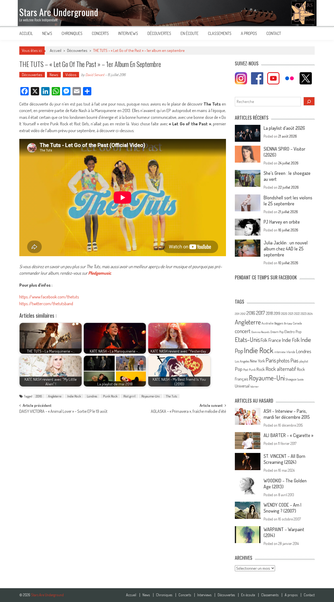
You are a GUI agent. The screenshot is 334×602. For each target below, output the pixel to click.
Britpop (288, 323)
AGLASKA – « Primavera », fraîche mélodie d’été (188, 412)
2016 (39, 396)
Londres (92, 396)
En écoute (190, 33)
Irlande (291, 352)
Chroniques (72, 33)
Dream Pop (277, 332)
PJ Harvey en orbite (282, 222)
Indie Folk (291, 340)
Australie (267, 323)
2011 (237, 314)
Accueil (26, 33)
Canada (297, 323)
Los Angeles (242, 361)
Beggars (278, 323)
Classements (219, 33)
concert (242, 330)
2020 (284, 313)
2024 (310, 314)
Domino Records (260, 332)
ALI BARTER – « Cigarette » (288, 435)
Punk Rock (110, 396)
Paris (271, 360)
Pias (294, 360)
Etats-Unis (247, 339)
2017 (260, 312)
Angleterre (54, 396)
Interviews (128, 33)
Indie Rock (74, 396)
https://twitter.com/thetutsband (46, 303)
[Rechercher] (309, 101)
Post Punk (249, 369)
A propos (249, 33)
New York (257, 361)
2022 (297, 314)
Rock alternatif (281, 368)
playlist (303, 361)
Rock (261, 369)
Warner (254, 386)
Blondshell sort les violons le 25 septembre (288, 200)
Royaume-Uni (150, 396)
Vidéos (70, 74)
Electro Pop (293, 331)
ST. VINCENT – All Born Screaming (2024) (284, 459)
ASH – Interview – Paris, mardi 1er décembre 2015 (287, 414)
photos (283, 360)
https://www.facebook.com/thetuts (49, 296)
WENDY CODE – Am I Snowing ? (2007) (282, 508)
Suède (300, 379)
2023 (303, 314)
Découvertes (159, 33)
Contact (273, 33)
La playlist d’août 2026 (284, 128)
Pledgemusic (99, 273)
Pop (238, 369)
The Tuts (171, 396)
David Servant (94, 74)
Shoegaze (290, 379)
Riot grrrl (129, 396)
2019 (277, 313)
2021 (290, 314)
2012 (243, 314)
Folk (264, 340)
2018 (269, 313)
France (274, 340)
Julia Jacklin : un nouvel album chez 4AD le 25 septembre (286, 248)
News (47, 33)
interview (280, 352)
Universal (242, 386)
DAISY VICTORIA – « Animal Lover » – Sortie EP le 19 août (63, 412)
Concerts (100, 33)
